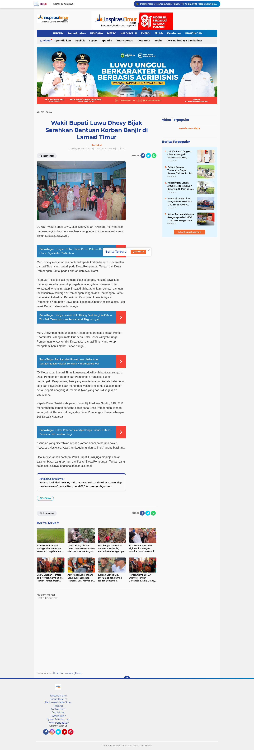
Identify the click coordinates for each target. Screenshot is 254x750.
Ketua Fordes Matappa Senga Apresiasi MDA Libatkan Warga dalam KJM (180, 217)
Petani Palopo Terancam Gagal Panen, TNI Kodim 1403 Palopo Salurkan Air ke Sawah (178, 4)
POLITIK (81, 40)
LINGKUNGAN (193, 33)
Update (139, 251)
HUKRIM (58, 33)
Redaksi (58, 705)
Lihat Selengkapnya (188, 232)
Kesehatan (174, 33)
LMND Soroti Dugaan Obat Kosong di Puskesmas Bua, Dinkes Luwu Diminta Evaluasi (180, 154)
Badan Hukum (58, 699)
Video (46, 40)
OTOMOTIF (144, 40)
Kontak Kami (58, 709)
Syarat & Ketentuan (58, 719)
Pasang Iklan (58, 716)
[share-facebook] (142, 155)
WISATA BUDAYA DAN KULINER (185, 40)
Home (43, 4)
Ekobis (159, 33)
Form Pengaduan (58, 722)
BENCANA (96, 33)
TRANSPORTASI (125, 40)
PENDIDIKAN (63, 40)
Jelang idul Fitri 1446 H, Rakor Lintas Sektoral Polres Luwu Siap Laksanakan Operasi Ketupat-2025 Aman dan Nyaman (81, 484)
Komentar (48, 156)
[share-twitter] (148, 155)
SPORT (94, 40)
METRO (111, 33)
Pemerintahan (77, 33)
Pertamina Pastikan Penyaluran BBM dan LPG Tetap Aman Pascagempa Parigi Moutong (179, 201)
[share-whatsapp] (154, 155)
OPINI (159, 40)
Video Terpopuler (175, 120)
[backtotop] (127, 679)
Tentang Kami (58, 695)
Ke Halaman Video (189, 128)
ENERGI (145, 33)
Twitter (59, 736)
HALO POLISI (128, 33)
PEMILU (107, 40)
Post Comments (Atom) (67, 673)
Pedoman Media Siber (58, 702)
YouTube (67, 736)
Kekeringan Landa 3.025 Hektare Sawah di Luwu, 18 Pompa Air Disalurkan (180, 186)
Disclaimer (58, 712)
